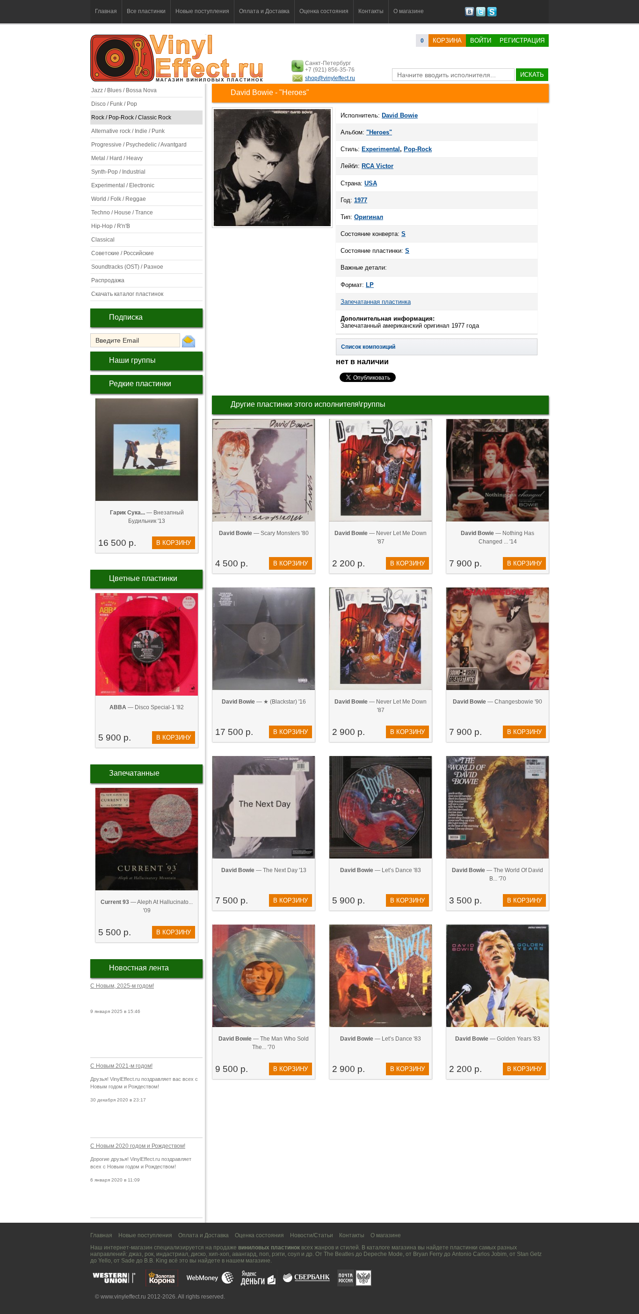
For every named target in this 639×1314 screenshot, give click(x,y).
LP (370, 284)
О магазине (408, 11)
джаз (135, 1254)
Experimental (381, 149)
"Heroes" (379, 132)
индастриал (172, 1254)
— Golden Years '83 (497, 1038)
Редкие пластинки (140, 384)
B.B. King (155, 1260)
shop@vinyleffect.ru (330, 78)
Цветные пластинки (143, 578)
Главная (106, 11)
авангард (244, 1254)
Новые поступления (202, 11)
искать (532, 74)
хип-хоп (219, 1254)
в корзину (173, 542)
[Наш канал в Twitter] (481, 15)
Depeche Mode (383, 1254)
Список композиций (368, 347)
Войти (480, 40)
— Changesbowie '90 (497, 701)
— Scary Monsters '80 (264, 533)
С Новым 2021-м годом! (121, 1066)
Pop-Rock (418, 149)
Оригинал (368, 216)
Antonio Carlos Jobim (479, 1254)
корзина (447, 40)
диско (198, 1254)
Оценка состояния (324, 11)
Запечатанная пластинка (376, 301)
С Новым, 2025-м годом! (122, 986)
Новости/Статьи (311, 1235)
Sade (128, 1260)
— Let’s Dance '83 (380, 870)
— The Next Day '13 (263, 870)
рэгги (278, 1254)
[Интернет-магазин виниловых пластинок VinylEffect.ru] (177, 79)
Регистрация (522, 40)
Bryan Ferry (428, 1254)
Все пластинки (146, 11)
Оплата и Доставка (264, 11)
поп (264, 1254)
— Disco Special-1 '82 (146, 707)
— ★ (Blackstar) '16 (264, 701)
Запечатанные (134, 773)
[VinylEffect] (492, 15)
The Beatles (339, 1254)
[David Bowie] (272, 227)
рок (149, 1254)
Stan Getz (529, 1254)
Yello (104, 1260)
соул (294, 1254)
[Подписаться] (189, 341)
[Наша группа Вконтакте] (469, 15)
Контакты (371, 11)
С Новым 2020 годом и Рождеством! (137, 1146)
